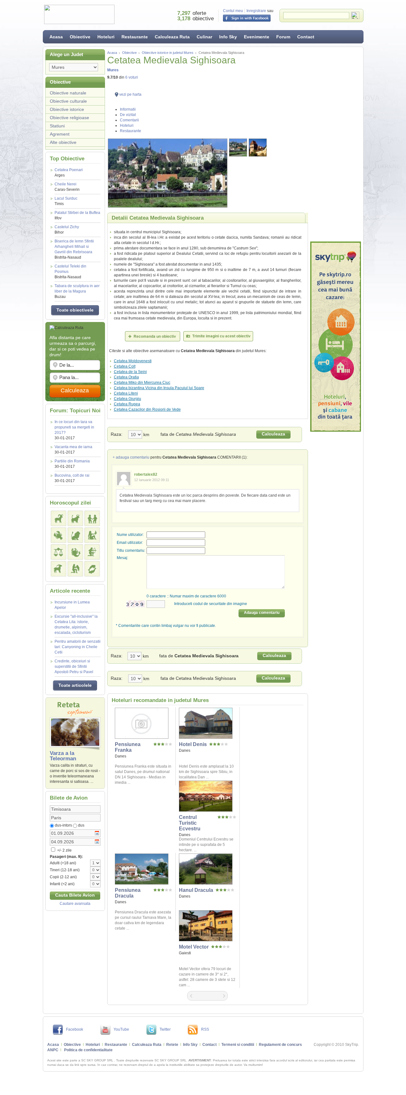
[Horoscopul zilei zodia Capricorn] (58, 568)
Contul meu (233, 11)
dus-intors (63, 825)
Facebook (74, 1029)
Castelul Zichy (67, 230)
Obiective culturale (68, 101)
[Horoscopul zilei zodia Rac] (58, 535)
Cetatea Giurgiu (127, 398)
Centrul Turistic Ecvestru (189, 823)
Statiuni (57, 125)
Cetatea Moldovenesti (133, 361)
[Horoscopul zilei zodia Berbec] (58, 518)
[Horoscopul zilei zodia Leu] (75, 535)
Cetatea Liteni (126, 393)
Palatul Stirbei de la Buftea (77, 215)
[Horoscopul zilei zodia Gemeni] (92, 518)
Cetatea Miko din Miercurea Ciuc (142, 382)
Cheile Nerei (67, 187)
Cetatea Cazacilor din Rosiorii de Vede (147, 409)
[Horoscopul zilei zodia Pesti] (92, 568)
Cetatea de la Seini (130, 372)
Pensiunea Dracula (128, 893)
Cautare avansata (75, 903)
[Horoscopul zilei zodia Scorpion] (75, 552)
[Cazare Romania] (335, 337)
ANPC (52, 1050)
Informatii (128, 109)
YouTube (121, 1029)
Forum (283, 36)
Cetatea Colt (124, 366)
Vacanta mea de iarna (73, 447)
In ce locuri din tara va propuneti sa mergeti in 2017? (74, 427)
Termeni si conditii (237, 1044)
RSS (205, 1029)
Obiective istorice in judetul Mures (167, 53)
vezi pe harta (130, 94)
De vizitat (128, 115)
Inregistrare (256, 11)
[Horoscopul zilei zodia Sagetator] (92, 552)
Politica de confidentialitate (88, 1050)
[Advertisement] (335, 144)
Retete (172, 1044)
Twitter (165, 1029)
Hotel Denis (193, 744)
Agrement (59, 134)
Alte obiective (63, 142)
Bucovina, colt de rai (72, 475)
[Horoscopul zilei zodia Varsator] (75, 568)
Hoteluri (106, 36)
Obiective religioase (69, 117)
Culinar (204, 36)
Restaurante (134, 36)
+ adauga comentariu (131, 457)
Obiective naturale (68, 92)
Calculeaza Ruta (172, 36)
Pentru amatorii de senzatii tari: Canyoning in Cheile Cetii (78, 646)
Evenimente (256, 36)
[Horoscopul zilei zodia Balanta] (58, 552)
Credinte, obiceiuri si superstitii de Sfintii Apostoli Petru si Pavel (74, 666)
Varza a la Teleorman (63, 756)
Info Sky (228, 36)
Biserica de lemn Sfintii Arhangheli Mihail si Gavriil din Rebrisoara (74, 249)
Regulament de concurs (280, 1044)
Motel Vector (194, 947)
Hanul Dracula (196, 890)
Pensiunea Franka (128, 747)
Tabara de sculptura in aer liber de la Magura (77, 291)
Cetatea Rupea (127, 404)
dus (81, 825)
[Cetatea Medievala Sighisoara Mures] (167, 173)
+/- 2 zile (64, 850)
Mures (113, 70)
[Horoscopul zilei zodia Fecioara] (92, 535)
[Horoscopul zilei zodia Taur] (75, 518)
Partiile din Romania (72, 461)
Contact (305, 36)
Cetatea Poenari (69, 172)
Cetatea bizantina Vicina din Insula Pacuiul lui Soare (159, 388)
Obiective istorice (67, 109)
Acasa (56, 36)
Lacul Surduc (66, 201)
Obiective (80, 36)
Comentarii (129, 120)
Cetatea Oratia (126, 377)
